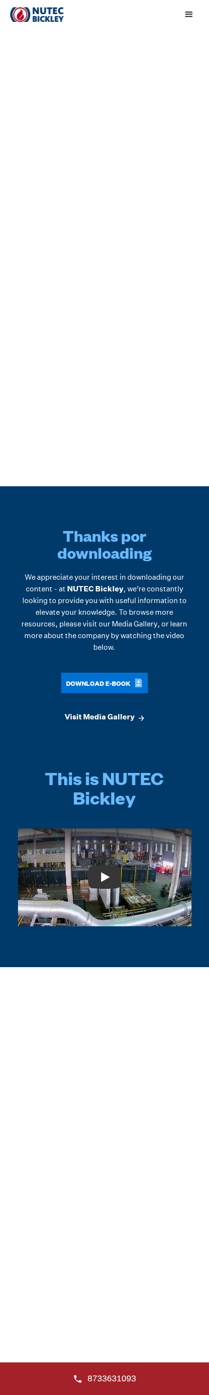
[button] (189, 14)
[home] (34, 14)
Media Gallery (134, 623)
